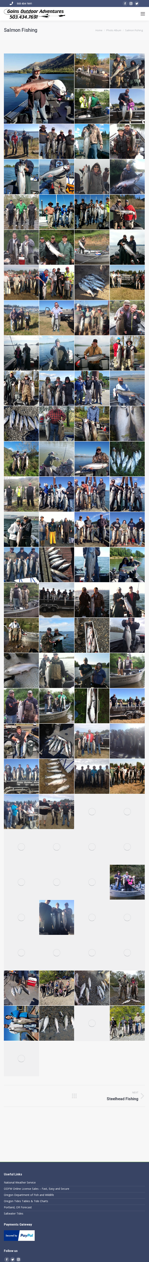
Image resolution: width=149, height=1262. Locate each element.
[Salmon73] (21, 811)
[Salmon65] (21, 741)
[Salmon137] (56, 459)
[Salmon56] (127, 670)
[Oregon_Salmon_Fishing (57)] (92, 282)
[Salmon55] (92, 670)
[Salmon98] (56, 953)
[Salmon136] (92, 459)
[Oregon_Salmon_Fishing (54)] (127, 247)
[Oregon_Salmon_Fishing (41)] (92, 141)
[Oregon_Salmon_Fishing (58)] (127, 282)
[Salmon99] (92, 953)
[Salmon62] (92, 706)
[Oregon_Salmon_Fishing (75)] (21, 459)
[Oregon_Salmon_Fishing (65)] (92, 353)
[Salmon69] (21, 776)
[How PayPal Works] (19, 1240)
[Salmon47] (127, 635)
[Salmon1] (127, 459)
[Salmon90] (21, 917)
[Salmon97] (21, 953)
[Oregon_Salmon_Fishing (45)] (92, 177)
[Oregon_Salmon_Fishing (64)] (56, 353)
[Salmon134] (127, 988)
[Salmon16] (92, 565)
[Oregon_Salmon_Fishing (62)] (127, 318)
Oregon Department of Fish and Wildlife (29, 1195)
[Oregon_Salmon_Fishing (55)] (21, 282)
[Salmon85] (21, 882)
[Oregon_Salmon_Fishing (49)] (92, 212)
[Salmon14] (56, 565)
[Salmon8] (21, 529)
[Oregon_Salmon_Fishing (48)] (56, 212)
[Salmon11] (92, 529)
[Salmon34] (21, 635)
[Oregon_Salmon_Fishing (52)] (56, 247)
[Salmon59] (21, 706)
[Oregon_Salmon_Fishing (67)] (21, 388)
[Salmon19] (21, 600)
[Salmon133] (56, 1023)
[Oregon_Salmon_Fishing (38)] (127, 106)
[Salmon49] (56, 670)
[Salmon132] (21, 1023)
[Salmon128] (92, 988)
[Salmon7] (127, 494)
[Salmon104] (127, 953)
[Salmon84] (127, 847)
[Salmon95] (92, 917)
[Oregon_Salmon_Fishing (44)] (56, 177)
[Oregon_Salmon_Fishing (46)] (127, 177)
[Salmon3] (21, 494)
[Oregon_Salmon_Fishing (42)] (127, 141)
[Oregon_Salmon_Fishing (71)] (21, 423)
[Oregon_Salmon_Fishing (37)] (92, 106)
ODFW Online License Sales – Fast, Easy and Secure (36, 1188)
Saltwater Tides (13, 1213)
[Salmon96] (127, 917)
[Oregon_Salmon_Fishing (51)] (21, 247)
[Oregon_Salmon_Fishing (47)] (21, 212)
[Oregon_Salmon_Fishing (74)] (127, 423)
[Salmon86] (56, 882)
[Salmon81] (56, 847)
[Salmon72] (127, 776)
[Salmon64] (127, 706)
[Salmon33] (127, 600)
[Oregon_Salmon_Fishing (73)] (92, 423)
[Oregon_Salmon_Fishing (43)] (21, 177)
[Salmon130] (127, 1023)
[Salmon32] (92, 600)
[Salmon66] (56, 741)
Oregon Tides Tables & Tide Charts (26, 1201)
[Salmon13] (21, 565)
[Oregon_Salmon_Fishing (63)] (21, 353)
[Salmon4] (56, 494)
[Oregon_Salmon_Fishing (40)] (56, 141)
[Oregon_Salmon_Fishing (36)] (127, 71)
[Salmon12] (127, 529)
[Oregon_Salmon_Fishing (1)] (39, 88)
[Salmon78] (127, 811)
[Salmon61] (56, 706)
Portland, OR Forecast (18, 1207)
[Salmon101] (21, 988)
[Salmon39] (56, 635)
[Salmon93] (56, 917)
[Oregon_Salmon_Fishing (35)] (92, 71)
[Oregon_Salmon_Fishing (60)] (56, 318)
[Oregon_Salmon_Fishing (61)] (92, 318)
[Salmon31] (56, 600)
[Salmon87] (92, 882)
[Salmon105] (56, 988)
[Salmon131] (92, 1023)
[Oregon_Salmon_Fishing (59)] (21, 318)
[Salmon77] (92, 811)
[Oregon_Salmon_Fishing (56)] (56, 282)
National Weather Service (20, 1182)
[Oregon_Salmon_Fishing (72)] (56, 423)
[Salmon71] (92, 776)
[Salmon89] (127, 882)
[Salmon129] (21, 1058)
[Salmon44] (92, 635)
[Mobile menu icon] (142, 13)
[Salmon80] (21, 847)
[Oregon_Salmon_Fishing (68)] (56, 388)
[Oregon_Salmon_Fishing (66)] (127, 353)
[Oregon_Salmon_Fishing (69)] (92, 388)
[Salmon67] (92, 741)
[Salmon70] (56, 776)
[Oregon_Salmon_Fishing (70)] (127, 388)
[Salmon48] (21, 670)
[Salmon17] (127, 565)
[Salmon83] (92, 847)
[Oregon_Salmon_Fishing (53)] (92, 247)
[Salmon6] (92, 494)
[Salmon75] (56, 811)
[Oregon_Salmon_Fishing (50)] (127, 212)
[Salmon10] (56, 529)
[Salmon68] (127, 741)
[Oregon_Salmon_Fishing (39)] (21, 141)
